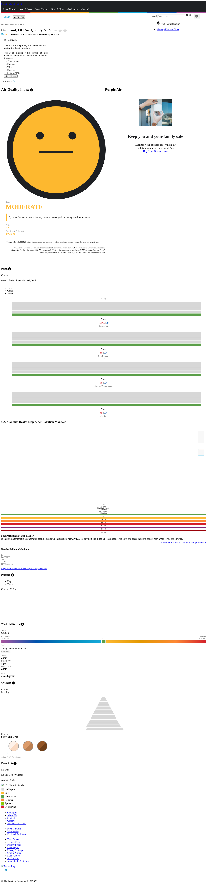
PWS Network (14, 828)
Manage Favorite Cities (168, 29)
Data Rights (13, 847)
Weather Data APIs (16, 823)
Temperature (13, 61)
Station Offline (14, 73)
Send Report (10, 76)
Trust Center (13, 839)
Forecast (11, 70)
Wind (9, 67)
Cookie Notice (14, 853)
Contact (11, 818)
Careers (11, 820)
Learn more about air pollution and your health (183, 542)
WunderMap (13, 831)
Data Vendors (13, 855)
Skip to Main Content (11, 4)
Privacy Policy (14, 844)
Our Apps (12, 812)
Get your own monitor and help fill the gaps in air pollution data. (24, 569)
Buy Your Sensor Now (155, 151)
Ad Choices (13, 858)
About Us (12, 815)
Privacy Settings (15, 850)
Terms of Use (13, 842)
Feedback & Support (17, 834)
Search (154, 16)
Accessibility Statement (18, 861)
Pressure (11, 64)
